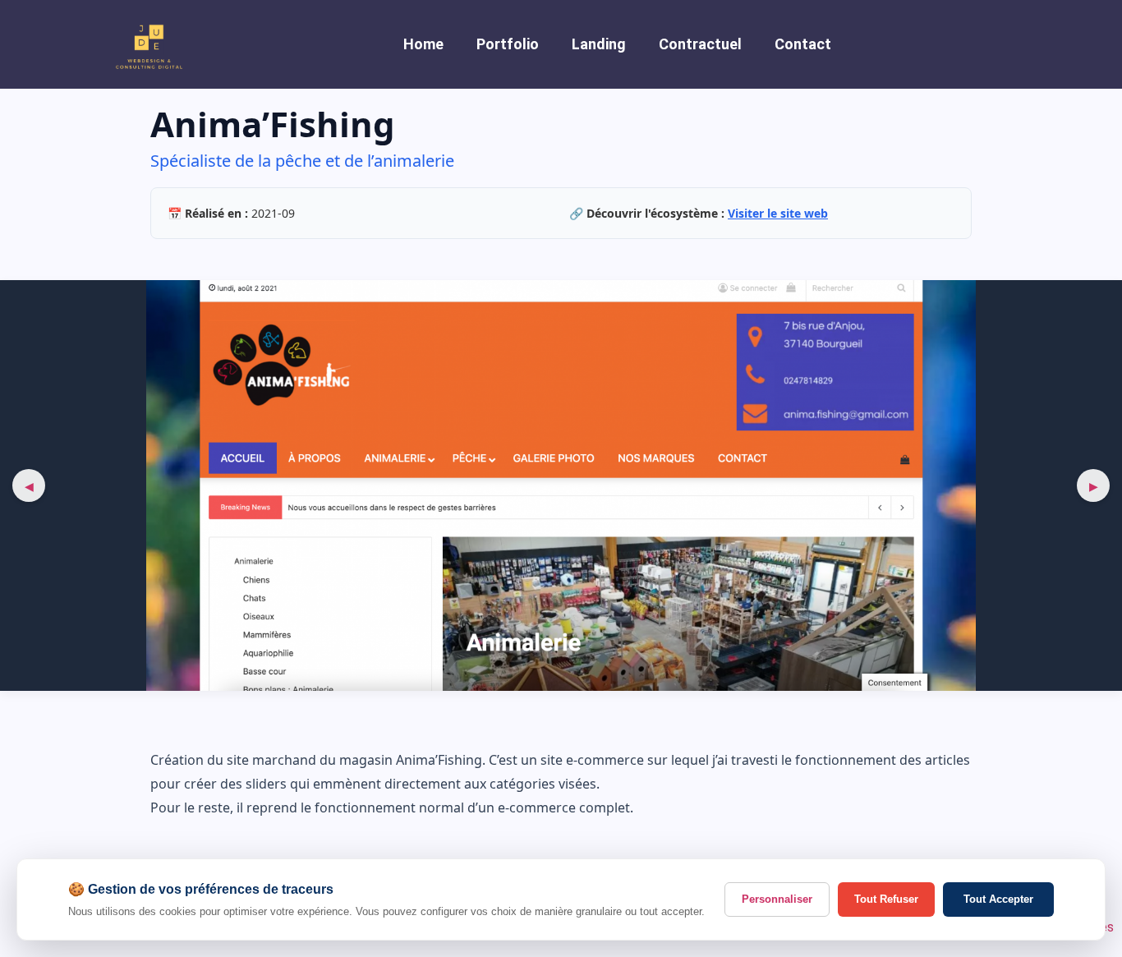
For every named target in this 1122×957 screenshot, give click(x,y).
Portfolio (507, 44)
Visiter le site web (778, 213)
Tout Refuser (886, 899)
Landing (599, 44)
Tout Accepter (998, 899)
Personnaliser (777, 899)
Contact (803, 44)
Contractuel (700, 44)
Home (423, 44)
